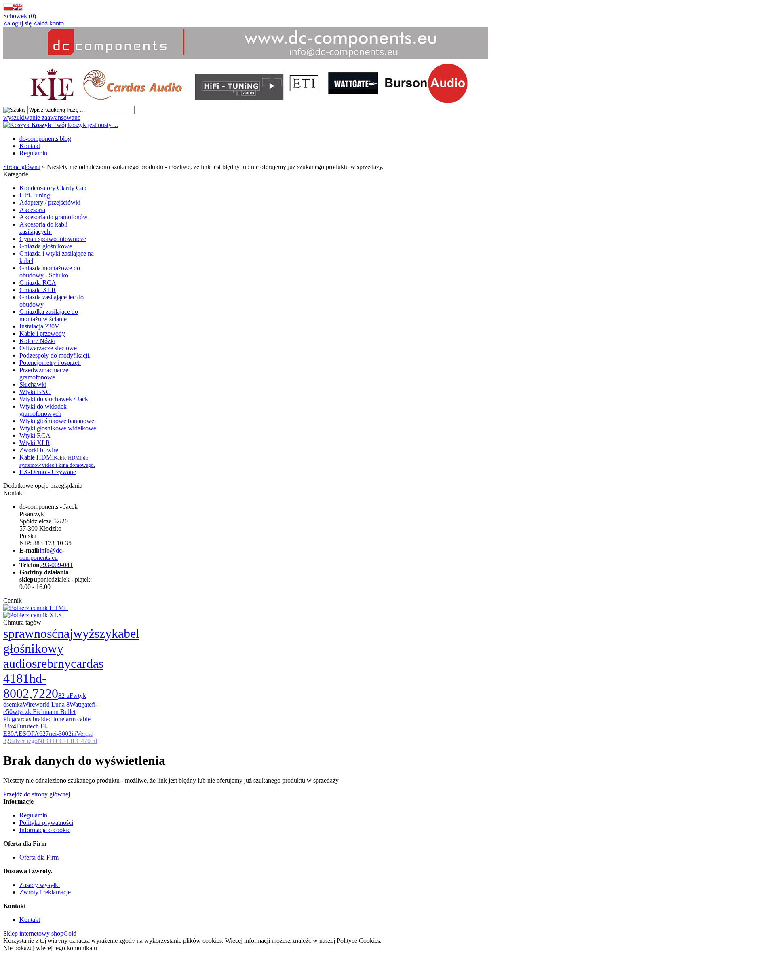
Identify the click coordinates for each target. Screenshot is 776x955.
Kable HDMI (57, 461)
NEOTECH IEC (59, 740)
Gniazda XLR (37, 289)
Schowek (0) (19, 16)
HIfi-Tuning (34, 195)
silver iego (24, 740)
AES (20, 733)
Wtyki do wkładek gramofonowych (43, 410)
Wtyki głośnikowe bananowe (56, 420)
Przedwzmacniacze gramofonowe (43, 373)
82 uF (65, 695)
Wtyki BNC (35, 391)
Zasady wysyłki (39, 884)
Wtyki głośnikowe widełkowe (57, 428)
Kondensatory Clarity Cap (52, 187)
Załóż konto (48, 23)
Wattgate (81, 704)
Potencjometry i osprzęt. (50, 362)
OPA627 (37, 733)
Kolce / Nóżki (37, 340)
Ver (80, 733)
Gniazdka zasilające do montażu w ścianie (48, 315)
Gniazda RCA (37, 282)
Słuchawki (32, 384)
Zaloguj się (17, 23)
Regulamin (33, 153)
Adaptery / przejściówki (49, 202)
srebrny (51, 663)
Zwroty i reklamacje (45, 892)
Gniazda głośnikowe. (46, 246)
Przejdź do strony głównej (36, 794)
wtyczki (23, 711)
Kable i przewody (42, 333)
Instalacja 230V (39, 326)
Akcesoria (32, 209)
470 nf (89, 740)
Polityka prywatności (46, 822)
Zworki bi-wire (38, 450)
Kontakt (29, 145)
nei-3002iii (62, 733)
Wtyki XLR (34, 442)
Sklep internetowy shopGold (39, 933)
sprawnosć (30, 633)
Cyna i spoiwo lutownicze (52, 238)
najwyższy (84, 633)
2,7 (31, 693)
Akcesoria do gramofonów (53, 217)
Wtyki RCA (35, 435)
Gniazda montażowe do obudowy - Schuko (49, 272)
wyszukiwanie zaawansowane (41, 117)
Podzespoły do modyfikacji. (55, 355)
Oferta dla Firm (39, 857)
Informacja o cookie (44, 829)
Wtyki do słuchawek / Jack (53, 399)
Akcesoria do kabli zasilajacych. (43, 228)
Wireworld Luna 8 (46, 704)
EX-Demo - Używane (47, 471)
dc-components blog (45, 138)
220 (48, 693)
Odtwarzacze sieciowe (48, 348)
